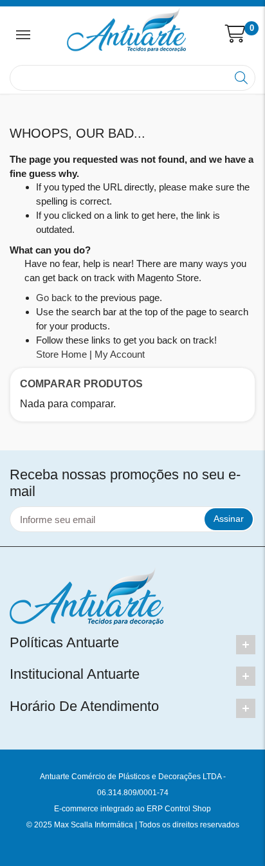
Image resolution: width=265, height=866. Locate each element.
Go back (54, 297)
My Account (120, 354)
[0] (235, 34)
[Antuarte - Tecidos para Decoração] (126, 29)
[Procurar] (242, 78)
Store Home (61, 354)
